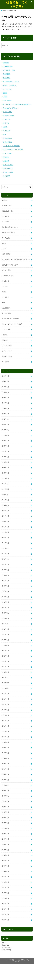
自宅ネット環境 (8, 172)
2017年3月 (5, 877)
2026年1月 (5, 413)
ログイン (4, 943)
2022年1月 (5, 672)
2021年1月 (5, 737)
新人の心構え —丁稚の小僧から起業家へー (17, 104)
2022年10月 (6, 623)
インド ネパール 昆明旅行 (11, 146)
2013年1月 (5, 920)
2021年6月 (5, 710)
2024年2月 (5, 537)
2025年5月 (5, 457)
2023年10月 (6, 559)
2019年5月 (5, 823)
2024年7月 (5, 510)
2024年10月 (6, 494)
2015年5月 (5, 887)
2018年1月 (5, 871)
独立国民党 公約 (9, 70)
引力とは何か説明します (11, 108)
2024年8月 (5, 505)
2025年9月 (5, 435)
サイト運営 (6, 176)
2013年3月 (5, 914)
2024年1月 (5, 543)
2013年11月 (6, 898)
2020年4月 (5, 763)
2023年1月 (5, 607)
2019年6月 (5, 817)
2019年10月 (6, 796)
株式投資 (6, 123)
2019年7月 (5, 812)
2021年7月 (5, 704)
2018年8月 (5, 844)
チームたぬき (7, 89)
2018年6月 (5, 850)
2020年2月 (5, 774)
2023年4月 (5, 591)
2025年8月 (5, 440)
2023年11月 (6, 554)
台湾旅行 (6, 157)
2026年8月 (5, 376)
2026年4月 (5, 397)
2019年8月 (5, 807)
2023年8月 (5, 570)
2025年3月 (5, 467)
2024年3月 (5, 532)
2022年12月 (6, 613)
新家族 (5, 93)
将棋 (4, 134)
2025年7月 (5, 446)
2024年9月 (5, 500)
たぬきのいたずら (9, 115)
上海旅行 (6, 161)
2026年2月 (5, 408)
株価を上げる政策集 (9, 85)
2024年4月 (5, 527)
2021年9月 (5, 694)
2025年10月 (6, 430)
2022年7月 (5, 640)
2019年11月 (6, 790)
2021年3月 (5, 726)
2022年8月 (5, 634)
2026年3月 (5, 403)
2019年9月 (5, 801)
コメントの (6, 947)
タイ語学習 (6, 78)
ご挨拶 (5, 96)
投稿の (5, 945)
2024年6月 (5, 516)
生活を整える (7, 138)
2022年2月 (5, 667)
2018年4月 (5, 860)
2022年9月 (5, 629)
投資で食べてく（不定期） (17, 4)
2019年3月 (5, 833)
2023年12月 (6, 548)
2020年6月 (5, 753)
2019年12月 (6, 785)
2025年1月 (5, 478)
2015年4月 (5, 893)
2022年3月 (5, 661)
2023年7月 (5, 575)
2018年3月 (5, 866)
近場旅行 (6, 63)
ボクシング (6, 131)
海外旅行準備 (7, 142)
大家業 (5, 127)
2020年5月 (5, 758)
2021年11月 (6, 683)
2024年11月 (6, 489)
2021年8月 (5, 699)
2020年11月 (6, 742)
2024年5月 (5, 521)
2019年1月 (5, 839)
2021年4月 (5, 720)
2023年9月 (5, 564)
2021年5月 (5, 715)
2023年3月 (5, 597)
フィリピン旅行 (8, 165)
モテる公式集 (7, 112)
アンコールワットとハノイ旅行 (13, 149)
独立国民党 (6, 74)
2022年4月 (5, 656)
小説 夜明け (7, 100)
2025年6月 (5, 451)
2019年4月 (5, 828)
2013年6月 (5, 909)
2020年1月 (5, 780)
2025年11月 (6, 424)
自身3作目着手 (8, 66)
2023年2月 (5, 602)
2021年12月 (6, 677)
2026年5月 (5, 392)
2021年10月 (6, 688)
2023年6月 (5, 580)
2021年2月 (5, 731)
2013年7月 (5, 903)
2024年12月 (6, 484)
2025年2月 (5, 473)
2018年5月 (5, 855)
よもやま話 (6, 119)
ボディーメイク (8, 168)
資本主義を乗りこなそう (11, 81)
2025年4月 (5, 462)
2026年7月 (5, 381)
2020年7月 (5, 747)
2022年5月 (5, 650)
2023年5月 (5, 586)
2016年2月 (5, 882)
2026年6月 (5, 387)
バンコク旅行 (7, 153)
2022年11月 (6, 618)
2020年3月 (5, 769)
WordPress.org (6, 950)
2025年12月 (6, 419)
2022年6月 (5, 645)
